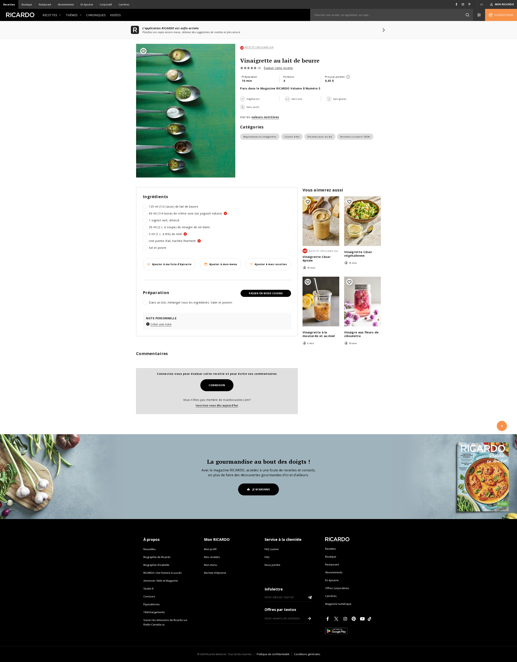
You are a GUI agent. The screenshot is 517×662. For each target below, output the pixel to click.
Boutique (27, 4)
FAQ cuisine (272, 549)
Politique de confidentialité (273, 654)
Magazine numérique (338, 604)
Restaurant (45, 4)
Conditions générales (307, 654)
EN (481, 4)
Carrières (124, 4)
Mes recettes (212, 557)
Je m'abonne (261, 489)
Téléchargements (154, 612)
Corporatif (106, 4)
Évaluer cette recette (278, 68)
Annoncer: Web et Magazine (160, 580)
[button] (467, 15)
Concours (149, 596)
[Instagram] (346, 618)
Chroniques (96, 15)
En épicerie (87, 4)
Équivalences (151, 604)
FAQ (267, 557)
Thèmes (72, 15)
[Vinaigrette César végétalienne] (362, 221)
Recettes (9, 4)
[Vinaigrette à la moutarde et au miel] (321, 301)
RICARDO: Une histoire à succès (162, 573)
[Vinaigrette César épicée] (321, 221)
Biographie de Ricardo (156, 557)
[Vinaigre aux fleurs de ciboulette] (362, 301)
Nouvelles (149, 549)
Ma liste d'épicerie (215, 573)
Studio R (148, 588)
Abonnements (66, 4)
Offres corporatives (337, 588)
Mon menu (210, 565)
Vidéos (115, 15)
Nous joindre (272, 565)
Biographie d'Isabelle (156, 565)
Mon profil (210, 549)
